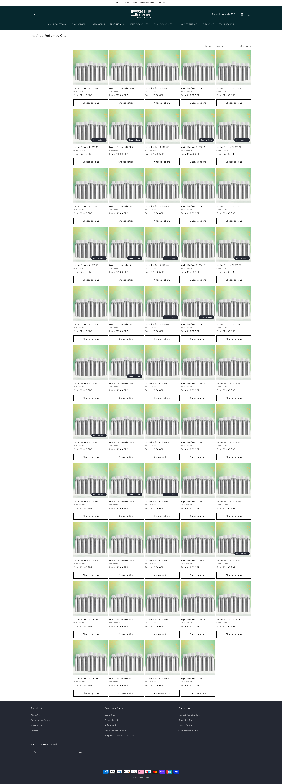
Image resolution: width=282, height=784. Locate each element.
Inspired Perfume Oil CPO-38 (193, 88)
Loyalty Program (186, 725)
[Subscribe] (80, 752)
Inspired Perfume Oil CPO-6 (156, 619)
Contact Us (110, 715)
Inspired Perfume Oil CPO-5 (85, 442)
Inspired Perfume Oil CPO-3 (228, 206)
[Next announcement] (250, 3)
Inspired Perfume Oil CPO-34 (85, 88)
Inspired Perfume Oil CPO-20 (85, 383)
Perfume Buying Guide (115, 730)
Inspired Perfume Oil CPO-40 (228, 560)
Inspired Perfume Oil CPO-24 (157, 442)
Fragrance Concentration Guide (120, 735)
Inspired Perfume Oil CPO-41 (121, 265)
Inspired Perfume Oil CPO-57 (121, 383)
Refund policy (111, 725)
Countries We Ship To (188, 730)
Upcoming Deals (186, 720)
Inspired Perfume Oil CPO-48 (121, 442)
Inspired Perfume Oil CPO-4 (228, 442)
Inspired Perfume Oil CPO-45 (121, 501)
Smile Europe (144, 777)
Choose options (91, 102)
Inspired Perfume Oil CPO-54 (121, 619)
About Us (35, 715)
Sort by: (208, 46)
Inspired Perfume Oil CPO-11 (85, 560)
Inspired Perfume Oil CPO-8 (121, 147)
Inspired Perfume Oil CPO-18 (121, 560)
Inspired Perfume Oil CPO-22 (193, 501)
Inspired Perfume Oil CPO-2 (121, 324)
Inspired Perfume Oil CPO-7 (121, 206)
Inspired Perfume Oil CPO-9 (192, 560)
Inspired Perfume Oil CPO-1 (156, 560)
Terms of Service (112, 720)
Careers (34, 730)
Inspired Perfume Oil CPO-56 (193, 324)
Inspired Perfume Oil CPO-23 (85, 678)
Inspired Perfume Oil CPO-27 (193, 383)
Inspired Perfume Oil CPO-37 (157, 147)
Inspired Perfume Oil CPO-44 (157, 324)
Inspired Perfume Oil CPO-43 (85, 501)
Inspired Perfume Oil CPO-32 (228, 88)
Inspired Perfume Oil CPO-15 (193, 442)
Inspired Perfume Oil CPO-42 (157, 501)
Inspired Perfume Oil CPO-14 (85, 324)
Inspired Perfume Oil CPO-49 (228, 324)
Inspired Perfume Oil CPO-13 (228, 501)
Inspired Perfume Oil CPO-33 (85, 206)
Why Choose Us (38, 725)
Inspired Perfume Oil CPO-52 (85, 265)
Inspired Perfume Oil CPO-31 (157, 88)
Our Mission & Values (41, 720)
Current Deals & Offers (189, 715)
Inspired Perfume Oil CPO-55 (157, 265)
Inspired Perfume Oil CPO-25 (157, 383)
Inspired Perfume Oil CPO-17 (121, 678)
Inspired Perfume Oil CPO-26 (193, 619)
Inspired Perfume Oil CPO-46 (193, 147)
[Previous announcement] (32, 3)
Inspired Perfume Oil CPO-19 (193, 265)
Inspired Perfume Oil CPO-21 (85, 619)
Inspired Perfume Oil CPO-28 (157, 206)
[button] (34, 14)
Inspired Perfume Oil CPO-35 (85, 147)
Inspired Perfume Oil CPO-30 (228, 619)
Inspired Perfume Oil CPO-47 (228, 147)
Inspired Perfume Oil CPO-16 (157, 678)
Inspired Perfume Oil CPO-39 (228, 265)
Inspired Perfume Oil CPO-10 (228, 383)
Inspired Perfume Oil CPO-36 (121, 88)
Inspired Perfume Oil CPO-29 (193, 206)
